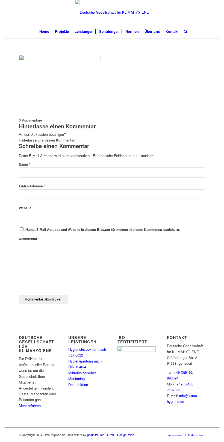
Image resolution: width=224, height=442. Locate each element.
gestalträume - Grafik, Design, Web (110, 434)
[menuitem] (44, 31)
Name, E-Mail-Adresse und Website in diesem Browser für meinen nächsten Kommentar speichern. (102, 229)
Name (24, 164)
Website (25, 208)
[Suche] (184, 31)
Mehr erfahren (30, 405)
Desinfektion (78, 384)
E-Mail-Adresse (32, 186)
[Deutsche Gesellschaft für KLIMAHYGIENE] (112, 12)
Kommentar (29, 239)
